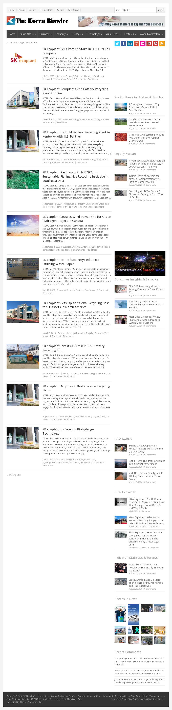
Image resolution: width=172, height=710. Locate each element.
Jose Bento (120, 679)
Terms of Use (46, 10)
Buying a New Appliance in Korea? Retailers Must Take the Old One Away (146, 448)
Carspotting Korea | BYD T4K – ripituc (132, 658)
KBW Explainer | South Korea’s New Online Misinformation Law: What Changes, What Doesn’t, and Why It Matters (146, 503)
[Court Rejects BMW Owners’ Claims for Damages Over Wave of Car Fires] (121, 193)
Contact (32, 10)
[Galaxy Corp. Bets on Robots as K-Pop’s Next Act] (147, 630)
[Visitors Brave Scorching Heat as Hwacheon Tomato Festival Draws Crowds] (121, 137)
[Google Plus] (136, 43)
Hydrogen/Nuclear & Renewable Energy (61, 462)
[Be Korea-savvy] (38, 20)
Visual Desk (112, 34)
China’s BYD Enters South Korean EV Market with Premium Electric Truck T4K (140, 661)
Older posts (13, 474)
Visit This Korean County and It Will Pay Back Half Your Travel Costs (145, 476)
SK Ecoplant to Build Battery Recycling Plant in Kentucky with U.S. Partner (76, 134)
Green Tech (104, 203)
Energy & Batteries (74, 76)
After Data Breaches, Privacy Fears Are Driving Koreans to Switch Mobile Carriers (144, 319)
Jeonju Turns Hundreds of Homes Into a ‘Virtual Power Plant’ (147, 462)
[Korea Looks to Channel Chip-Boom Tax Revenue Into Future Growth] (159, 608)
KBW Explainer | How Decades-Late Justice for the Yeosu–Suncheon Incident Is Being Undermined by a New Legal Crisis (146, 538)
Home (11, 10)
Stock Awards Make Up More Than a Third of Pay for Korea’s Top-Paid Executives (146, 582)
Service (60, 10)
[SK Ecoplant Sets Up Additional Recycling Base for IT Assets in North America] (23, 312)
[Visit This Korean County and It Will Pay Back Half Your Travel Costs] (121, 476)
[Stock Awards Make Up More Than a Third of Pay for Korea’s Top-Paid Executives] (121, 581)
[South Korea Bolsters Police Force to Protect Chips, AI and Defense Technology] (159, 640)
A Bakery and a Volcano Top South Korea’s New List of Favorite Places (144, 107)
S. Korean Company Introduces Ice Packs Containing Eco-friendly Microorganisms (139, 672)
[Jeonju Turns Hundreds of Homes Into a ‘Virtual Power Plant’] (121, 463)
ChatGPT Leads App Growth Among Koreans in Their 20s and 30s (146, 289)
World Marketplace (150, 34)
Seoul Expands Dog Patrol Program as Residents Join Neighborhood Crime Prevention (139, 681)
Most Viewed (48, 206)
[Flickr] (142, 43)
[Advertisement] (140, 72)
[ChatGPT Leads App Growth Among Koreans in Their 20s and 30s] (121, 289)
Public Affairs (27, 34)
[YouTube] (149, 43)
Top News (72, 206)
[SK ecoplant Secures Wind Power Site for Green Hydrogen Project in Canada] (23, 225)
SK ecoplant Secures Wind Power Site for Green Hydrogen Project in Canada (76, 219)
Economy (60, 34)
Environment (92, 203)
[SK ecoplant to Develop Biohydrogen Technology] (23, 438)
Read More (93, 79)
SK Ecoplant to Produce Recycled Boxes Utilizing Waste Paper (70, 262)
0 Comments (150, 113)
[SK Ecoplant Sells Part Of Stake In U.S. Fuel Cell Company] (23, 58)
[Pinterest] (155, 43)
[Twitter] (117, 43)
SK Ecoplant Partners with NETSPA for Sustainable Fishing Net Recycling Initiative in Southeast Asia (75, 176)
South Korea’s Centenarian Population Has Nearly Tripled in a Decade (146, 567)
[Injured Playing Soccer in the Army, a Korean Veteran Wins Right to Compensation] (121, 177)
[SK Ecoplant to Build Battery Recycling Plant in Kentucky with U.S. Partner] (23, 141)
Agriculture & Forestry (74, 203)
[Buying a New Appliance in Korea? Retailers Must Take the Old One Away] (121, 447)
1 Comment (55, 336)
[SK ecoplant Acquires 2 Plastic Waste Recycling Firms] (23, 395)
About (22, 10)
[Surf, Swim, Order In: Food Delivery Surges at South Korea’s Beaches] (121, 304)
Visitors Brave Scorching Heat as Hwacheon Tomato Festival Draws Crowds (146, 137)
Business (44, 34)
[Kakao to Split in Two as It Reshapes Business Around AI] (147, 608)
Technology (93, 34)
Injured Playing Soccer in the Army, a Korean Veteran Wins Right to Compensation (145, 178)
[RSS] (162, 43)
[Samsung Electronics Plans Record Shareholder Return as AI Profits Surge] (133, 630)
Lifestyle (76, 34)
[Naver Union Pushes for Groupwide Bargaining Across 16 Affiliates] (147, 640)
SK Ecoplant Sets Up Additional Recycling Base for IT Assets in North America (76, 305)
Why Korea (73, 10)
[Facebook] (123, 43)
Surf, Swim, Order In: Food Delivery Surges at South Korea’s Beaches (146, 304)
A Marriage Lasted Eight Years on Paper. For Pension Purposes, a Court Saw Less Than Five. (147, 163)
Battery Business (72, 159)
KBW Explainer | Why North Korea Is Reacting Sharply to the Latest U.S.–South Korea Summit (146, 520)
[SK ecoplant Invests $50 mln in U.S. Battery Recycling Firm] (23, 356)
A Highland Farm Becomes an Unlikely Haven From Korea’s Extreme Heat (145, 122)
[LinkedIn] (130, 43)
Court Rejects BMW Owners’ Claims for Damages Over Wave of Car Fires (146, 194)
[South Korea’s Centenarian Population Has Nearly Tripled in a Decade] (121, 568)
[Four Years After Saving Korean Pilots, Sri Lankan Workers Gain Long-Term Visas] (120, 630)
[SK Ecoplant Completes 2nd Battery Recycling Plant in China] (23, 98)
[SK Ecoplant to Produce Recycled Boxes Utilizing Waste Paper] (23, 269)
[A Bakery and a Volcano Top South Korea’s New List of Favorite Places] (121, 107)
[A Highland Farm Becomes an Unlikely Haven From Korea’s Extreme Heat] (121, 121)
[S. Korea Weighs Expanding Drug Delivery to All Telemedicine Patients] (120, 639)
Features (129, 34)
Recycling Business (100, 119)
